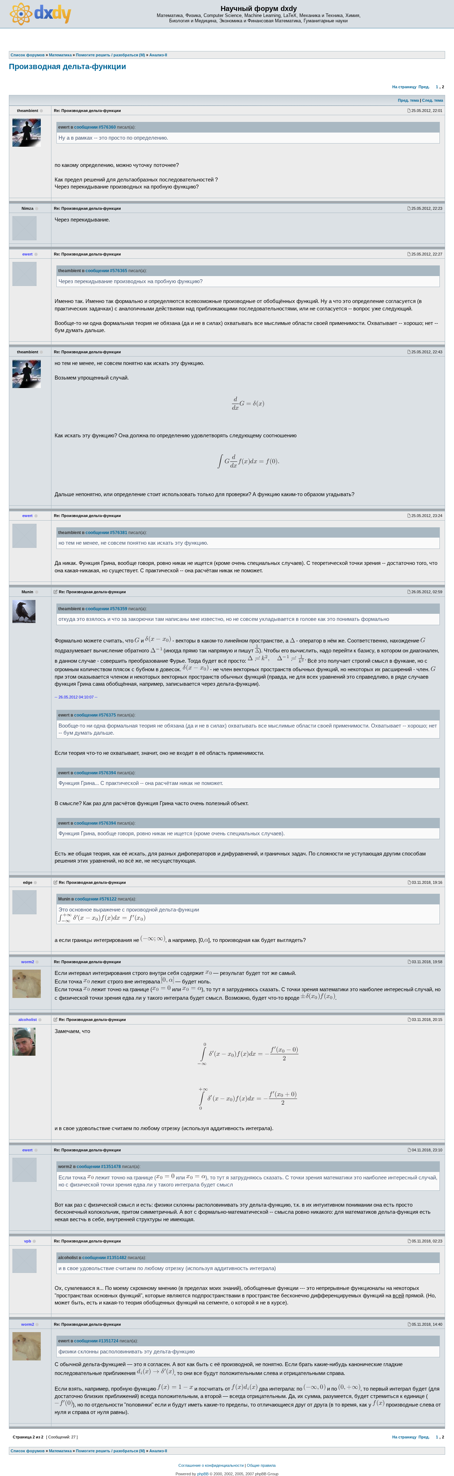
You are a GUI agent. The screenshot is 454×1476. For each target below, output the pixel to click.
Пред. (424, 87)
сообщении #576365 (106, 270)
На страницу (404, 87)
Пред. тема (408, 100)
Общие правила (261, 1465)
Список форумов (28, 1451)
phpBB (203, 1474)
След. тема (432, 100)
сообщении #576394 (95, 772)
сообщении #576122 (96, 899)
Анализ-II (158, 1451)
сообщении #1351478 (99, 1166)
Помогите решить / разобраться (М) (110, 1451)
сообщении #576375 (95, 715)
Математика (60, 1451)
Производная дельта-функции (67, 66)
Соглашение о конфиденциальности (211, 1465)
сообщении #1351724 (96, 1340)
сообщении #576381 (106, 532)
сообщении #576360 (95, 127)
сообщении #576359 (106, 608)
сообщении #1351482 (104, 1257)
